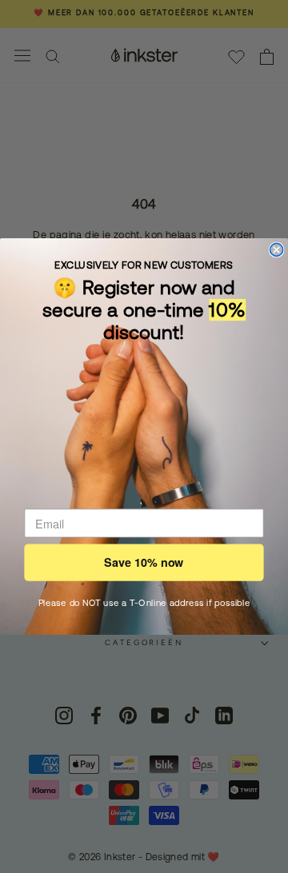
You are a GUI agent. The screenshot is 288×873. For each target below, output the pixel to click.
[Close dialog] (276, 249)
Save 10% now (143, 562)
